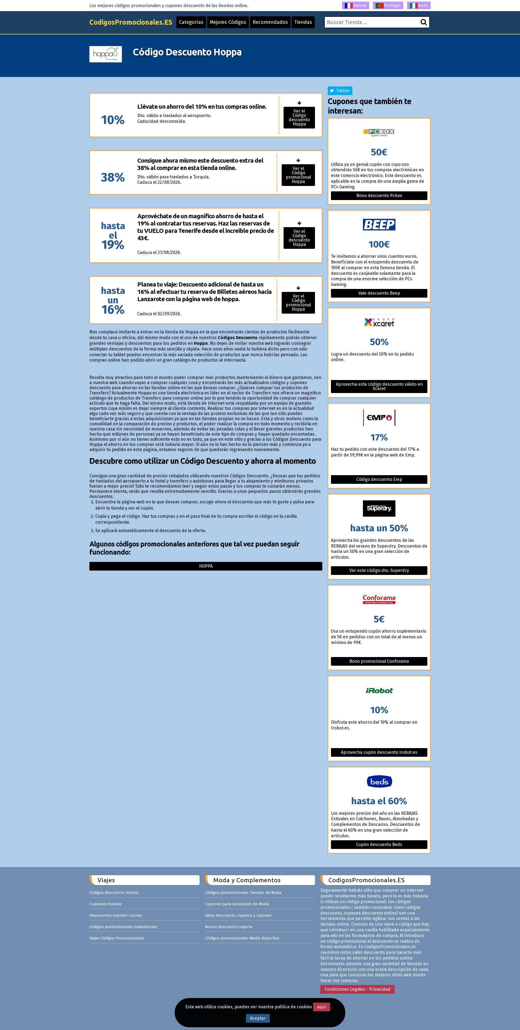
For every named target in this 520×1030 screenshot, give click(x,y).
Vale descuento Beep (379, 293)
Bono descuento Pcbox (379, 195)
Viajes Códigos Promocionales (116, 938)
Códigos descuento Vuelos (114, 892)
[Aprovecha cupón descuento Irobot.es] (379, 691)
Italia (423, 5)
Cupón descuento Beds (379, 844)
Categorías (191, 22)
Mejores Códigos (228, 22)
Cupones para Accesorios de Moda (237, 904)
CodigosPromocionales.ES (130, 22)
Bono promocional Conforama (379, 661)
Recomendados (270, 22)
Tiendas (303, 22)
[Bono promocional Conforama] (379, 600)
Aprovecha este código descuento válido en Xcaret (379, 386)
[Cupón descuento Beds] (379, 782)
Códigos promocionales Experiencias (123, 926)
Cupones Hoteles (105, 904)
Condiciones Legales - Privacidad (357, 989)
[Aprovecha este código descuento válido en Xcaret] (379, 322)
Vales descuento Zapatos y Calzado (238, 915)
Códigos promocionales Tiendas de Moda (243, 892)
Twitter (342, 90)
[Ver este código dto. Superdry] (379, 509)
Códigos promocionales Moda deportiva (242, 938)
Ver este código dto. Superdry (379, 570)
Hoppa (206, 566)
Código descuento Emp (379, 479)
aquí (321, 1006)
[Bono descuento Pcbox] (379, 133)
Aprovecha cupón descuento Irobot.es (379, 752)
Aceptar (258, 1018)
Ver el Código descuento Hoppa (299, 117)
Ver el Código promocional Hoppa (298, 175)
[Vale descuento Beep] (379, 225)
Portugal (392, 5)
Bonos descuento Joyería (228, 926)
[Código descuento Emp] (379, 418)
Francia (359, 5)
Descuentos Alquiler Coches (115, 915)
